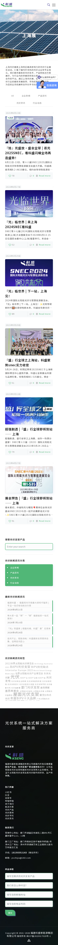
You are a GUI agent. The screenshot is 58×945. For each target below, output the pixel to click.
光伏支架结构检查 (34, 681)
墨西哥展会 (12, 691)
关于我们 (9, 803)
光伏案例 (9, 812)
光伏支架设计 (13, 684)
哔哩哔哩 (9, 800)
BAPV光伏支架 (20, 666)
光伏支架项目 (40, 684)
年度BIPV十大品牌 (23, 698)
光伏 (15, 676)
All (12, 95)
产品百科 (42, 95)
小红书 (8, 792)
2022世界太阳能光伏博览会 (19, 663)
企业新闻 (26, 95)
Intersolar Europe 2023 (19, 670)
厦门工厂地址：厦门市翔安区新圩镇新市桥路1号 (28, 841)
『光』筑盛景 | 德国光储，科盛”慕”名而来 (29, 628)
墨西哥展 (45, 687)
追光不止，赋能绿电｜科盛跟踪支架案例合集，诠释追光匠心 (28, 640)
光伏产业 (24, 678)
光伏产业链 (33, 678)
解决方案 (9, 806)
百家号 (8, 798)
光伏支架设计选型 (26, 684)
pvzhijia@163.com (21, 857)
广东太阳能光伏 (43, 699)
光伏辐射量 (16, 688)
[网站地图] (29, 940)
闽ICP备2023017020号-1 (38, 936)
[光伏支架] (14, 760)
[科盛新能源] (6, 4)
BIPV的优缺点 (40, 667)
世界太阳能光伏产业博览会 (29, 673)
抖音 (7, 795)
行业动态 (37, 102)
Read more (45, 175)
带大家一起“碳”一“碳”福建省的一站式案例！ (28, 617)
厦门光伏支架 (30, 687)
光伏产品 (42, 678)
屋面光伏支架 (26, 694)
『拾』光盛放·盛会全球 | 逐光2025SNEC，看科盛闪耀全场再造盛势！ (28, 153)
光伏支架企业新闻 (18, 681)
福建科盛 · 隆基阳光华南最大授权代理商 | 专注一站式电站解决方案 (28, 604)
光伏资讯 (21, 102)
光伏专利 (9, 815)
